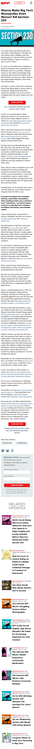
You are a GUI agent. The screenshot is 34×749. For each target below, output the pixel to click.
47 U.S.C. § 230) (22, 132)
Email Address (8, 476)
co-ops (12, 228)
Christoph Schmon (18, 552)
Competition (21, 443)
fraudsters (15, 363)
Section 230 (7, 443)
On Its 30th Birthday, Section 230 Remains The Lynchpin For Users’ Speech (22, 701)
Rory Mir (28, 581)
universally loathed (21, 394)
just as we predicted (20, 329)
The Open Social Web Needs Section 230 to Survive (21, 588)
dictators (26, 361)
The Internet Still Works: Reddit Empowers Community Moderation (20, 657)
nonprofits (20, 228)
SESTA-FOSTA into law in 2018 (12, 314)
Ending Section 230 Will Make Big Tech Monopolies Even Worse (17, 431)
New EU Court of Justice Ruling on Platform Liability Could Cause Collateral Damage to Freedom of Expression (21, 564)
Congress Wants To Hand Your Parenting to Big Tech (22, 740)
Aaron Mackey (21, 622)
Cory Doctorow (8, 26)
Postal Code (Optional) (11, 469)
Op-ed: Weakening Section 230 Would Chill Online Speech (21, 722)
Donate (19, 3)
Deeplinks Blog (17, 516)
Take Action (17, 102)
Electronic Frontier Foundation (6, 3)
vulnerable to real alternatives (21, 397)
